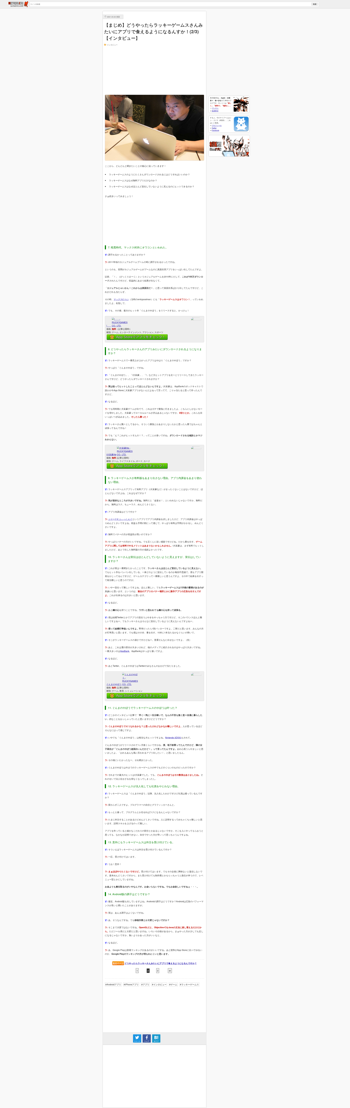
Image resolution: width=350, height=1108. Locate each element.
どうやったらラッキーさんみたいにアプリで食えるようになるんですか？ (161, 963)
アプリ (146, 984)
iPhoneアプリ (132, 984)
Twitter (214, 128)
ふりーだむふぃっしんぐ (120, 519)
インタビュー (112, 44)
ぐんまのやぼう (114, 684)
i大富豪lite (111, 454)
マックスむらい (121, 299)
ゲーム (174, 984)
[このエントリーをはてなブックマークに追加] (156, 1041)
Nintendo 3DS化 (173, 737)
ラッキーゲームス (190, 984)
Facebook (215, 130)
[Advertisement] (229, 52)
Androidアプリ (114, 984)
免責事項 (215, 111)
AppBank (124, 651)
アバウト (215, 108)
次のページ (118, 963)
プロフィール (217, 125)
